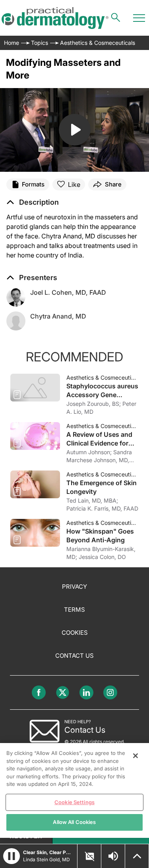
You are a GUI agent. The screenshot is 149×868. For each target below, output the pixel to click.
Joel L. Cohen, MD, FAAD (68, 292)
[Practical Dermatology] (55, 18)
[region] (74, 790)
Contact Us (74, 655)
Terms (74, 609)
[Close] (135, 755)
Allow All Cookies (74, 822)
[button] (32, 202)
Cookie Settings (74, 802)
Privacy (74, 586)
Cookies (75, 632)
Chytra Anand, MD (58, 316)
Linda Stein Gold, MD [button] (46, 859)
